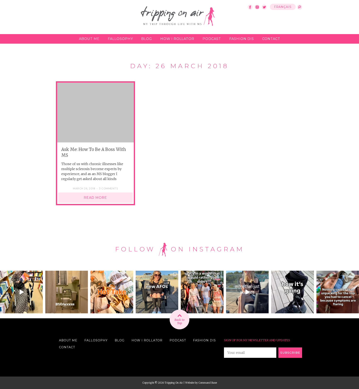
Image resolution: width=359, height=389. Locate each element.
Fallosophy (120, 39)
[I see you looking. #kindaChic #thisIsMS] (202, 292)
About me (89, 39)
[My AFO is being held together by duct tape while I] (292, 292)
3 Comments (108, 188)
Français (282, 7)
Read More (95, 198)
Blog (146, 39)
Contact (271, 39)
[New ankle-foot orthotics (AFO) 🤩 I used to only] (157, 292)
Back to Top (179, 321)
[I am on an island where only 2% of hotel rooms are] (66, 292)
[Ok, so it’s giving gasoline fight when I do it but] (247, 292)
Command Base (207, 382)
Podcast (212, 39)
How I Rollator (177, 39)
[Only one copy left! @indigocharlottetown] (21, 292)
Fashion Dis (241, 39)
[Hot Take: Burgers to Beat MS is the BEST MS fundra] (111, 292)
